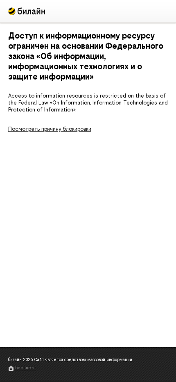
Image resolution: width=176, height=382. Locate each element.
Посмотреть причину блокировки (49, 129)
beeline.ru (25, 368)
